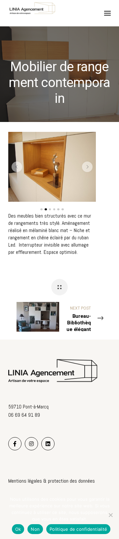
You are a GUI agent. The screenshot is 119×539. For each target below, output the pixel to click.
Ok (18, 529)
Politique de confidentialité (78, 529)
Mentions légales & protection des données (51, 480)
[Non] (110, 515)
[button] (17, 167)
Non (35, 529)
